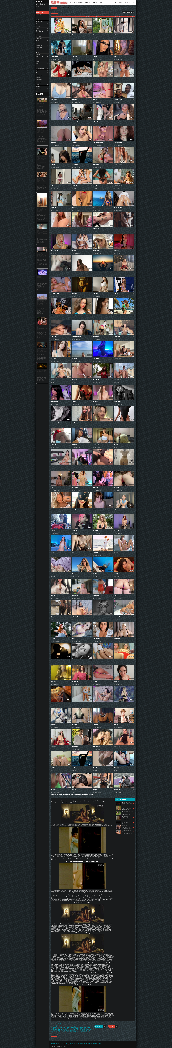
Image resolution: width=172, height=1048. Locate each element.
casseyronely (75, 228)
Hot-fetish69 (75, 185)
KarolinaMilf (117, 789)
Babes (37, 19)
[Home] (59, 2)
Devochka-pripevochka (98, 142)
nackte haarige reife (66, 1028)
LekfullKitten (75, 746)
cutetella (95, 207)
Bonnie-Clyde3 (54, 315)
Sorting (126, 16)
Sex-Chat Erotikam (40, 6)
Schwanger (39, 79)
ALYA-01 (116, 444)
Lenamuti (53, 509)
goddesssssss (54, 573)
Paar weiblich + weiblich (97, 2)
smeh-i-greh (117, 638)
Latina (37, 52)
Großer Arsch (39, 40)
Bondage (38, 26)
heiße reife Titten (77, 1030)
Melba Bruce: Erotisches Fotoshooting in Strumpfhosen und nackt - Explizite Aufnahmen (41, 278)
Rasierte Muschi (40, 68)
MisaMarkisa (96, 250)
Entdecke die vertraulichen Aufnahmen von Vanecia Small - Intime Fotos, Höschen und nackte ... (42, 131)
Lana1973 (53, 789)
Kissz (73, 703)
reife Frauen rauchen (64, 1027)
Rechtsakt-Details (97, 1043)
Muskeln (38, 61)
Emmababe (74, 573)
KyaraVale (95, 703)
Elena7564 (95, 767)
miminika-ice (54, 379)
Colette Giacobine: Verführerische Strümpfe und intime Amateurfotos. (42, 158)
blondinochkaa (117, 315)
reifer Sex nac (76, 1028)
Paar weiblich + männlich (84, 2)
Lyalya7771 (53, 444)
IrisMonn (116, 552)
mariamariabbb (117, 616)
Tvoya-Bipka (96, 444)
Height (117, 16)
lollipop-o (95, 401)
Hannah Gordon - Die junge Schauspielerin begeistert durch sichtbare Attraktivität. (42, 105)
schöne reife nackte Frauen (82, 1031)
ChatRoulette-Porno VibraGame (40, 4)
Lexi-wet (53, 595)
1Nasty (52, 487)
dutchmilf (53, 681)
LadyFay (53, 767)
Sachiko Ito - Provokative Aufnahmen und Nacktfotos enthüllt (41, 180)
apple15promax (96, 185)
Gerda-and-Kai (54, 616)
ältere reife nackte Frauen (66, 1026)
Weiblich (72, 2)
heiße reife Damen (86, 1030)
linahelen (95, 789)
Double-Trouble (54, 56)
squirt (37, 91)
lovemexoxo (75, 250)
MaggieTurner (117, 401)
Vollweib (38, 86)
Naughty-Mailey (118, 185)
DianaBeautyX (117, 703)
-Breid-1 (53, 530)
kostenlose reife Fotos (80, 1025)
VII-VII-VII (116, 530)
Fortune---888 (117, 358)
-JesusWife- (96, 315)
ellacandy (74, 444)
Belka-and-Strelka (76, 336)
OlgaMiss (53, 638)
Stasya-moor (117, 746)
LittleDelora (96, 164)
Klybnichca (74, 638)
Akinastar (53, 142)
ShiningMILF (75, 595)
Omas (37, 63)
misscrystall (96, 509)
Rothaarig (38, 77)
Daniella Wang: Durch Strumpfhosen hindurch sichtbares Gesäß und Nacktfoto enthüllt (42, 232)
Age (96, 16)
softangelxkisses (55, 293)
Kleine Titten (39, 47)
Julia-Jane (53, 358)
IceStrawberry (54, 250)
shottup (53, 164)
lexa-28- (116, 573)
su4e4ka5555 (96, 358)
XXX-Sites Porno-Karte (40, 9)
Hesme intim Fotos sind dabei (79, 960)
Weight (121, 16)
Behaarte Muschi (40, 21)
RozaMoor (53, 746)
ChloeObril (95, 56)
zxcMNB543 (54, 703)
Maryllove (74, 422)
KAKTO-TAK (75, 681)
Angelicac (74, 724)
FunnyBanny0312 (118, 142)
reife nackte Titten (57, 1025)
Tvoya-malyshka (118, 121)
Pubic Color (112, 16)
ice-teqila (74, 358)
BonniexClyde (96, 746)
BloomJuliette (96, 379)
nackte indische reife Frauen (68, 1031)
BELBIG (74, 401)
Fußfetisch (38, 36)
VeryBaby (74, 767)
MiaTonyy (95, 99)
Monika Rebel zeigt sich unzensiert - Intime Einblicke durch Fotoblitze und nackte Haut (42, 302)
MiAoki (52, 185)
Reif (37, 72)
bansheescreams (118, 207)
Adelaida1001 (96, 336)
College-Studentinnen (39, 31)
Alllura (115, 56)
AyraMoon (95, 34)
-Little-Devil (75, 616)
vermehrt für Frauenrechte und (59, 980)
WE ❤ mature (39, 12)
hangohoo (74, 293)
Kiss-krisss (95, 573)
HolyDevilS (95, 487)
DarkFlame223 (54, 401)
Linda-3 (95, 681)
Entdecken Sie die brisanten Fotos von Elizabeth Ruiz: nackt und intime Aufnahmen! (42, 210)
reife (63, 1030)
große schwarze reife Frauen (79, 1026)
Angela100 (116, 681)
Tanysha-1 (95, 724)
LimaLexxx (74, 530)
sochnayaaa (75, 315)
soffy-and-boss (117, 379)
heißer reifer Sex (58, 1029)
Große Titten (39, 38)
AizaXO (116, 595)
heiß (75, 1029)
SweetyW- (74, 379)
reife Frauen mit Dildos (81, 1029)
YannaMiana (75, 487)
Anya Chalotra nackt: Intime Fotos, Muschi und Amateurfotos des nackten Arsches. (42, 350)
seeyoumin (53, 207)
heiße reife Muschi (68, 1030)
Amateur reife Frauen (68, 1029)
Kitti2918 (74, 789)
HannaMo (74, 99)
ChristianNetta (96, 638)
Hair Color (106, 16)
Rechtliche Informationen (86, 1043)
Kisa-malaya (75, 164)
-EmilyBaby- (96, 293)
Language (87, 16)
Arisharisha (53, 121)
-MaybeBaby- (117, 336)
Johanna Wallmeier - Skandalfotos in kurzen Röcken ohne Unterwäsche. (42, 371)
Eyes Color (100, 16)
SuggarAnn (53, 336)
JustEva (116, 724)
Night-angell (96, 121)
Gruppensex (39, 43)
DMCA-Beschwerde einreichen (71, 1043)
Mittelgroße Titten (40, 56)
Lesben (38, 54)
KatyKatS (53, 724)
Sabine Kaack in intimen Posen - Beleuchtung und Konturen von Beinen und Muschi (42, 328)
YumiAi (52, 552)
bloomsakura (117, 250)
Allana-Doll (116, 767)
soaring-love (96, 595)
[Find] (115, 2)
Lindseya (74, 509)
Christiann (74, 56)
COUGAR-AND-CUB (118, 99)
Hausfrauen (39, 45)
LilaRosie (74, 207)
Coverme (116, 293)
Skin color (92, 16)
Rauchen (38, 70)
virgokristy (116, 509)
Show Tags (130, 16)
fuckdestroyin (75, 121)
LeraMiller (74, 142)
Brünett (38, 28)
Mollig (37, 59)
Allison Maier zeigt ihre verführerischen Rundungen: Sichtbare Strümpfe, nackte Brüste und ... (42, 255)
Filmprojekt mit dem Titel (61, 976)
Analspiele (38, 14)
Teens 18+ (38, 84)
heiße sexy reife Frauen (56, 1031)
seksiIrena (95, 552)
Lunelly (74, 552)
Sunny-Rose (54, 99)
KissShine (116, 487)
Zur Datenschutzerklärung (57, 1043)
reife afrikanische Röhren (68, 1025)
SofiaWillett (96, 228)
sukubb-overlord (118, 164)
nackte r (72, 1027)
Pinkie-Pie (95, 530)
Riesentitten (39, 75)
